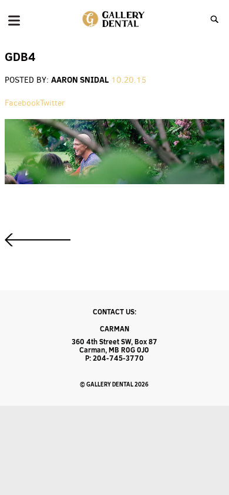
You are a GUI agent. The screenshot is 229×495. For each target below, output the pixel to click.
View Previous (37, 239)
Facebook (22, 103)
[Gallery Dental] (114, 19)
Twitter (52, 103)
